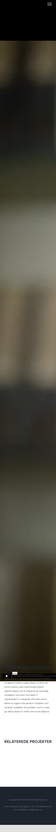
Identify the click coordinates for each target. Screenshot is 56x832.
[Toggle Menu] (49, 4)
